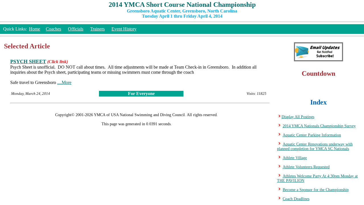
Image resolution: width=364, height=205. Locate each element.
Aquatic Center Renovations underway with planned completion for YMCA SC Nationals (315, 146)
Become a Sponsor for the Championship (316, 190)
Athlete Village (295, 158)
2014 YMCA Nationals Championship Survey (319, 126)
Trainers (97, 28)
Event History (123, 28)
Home (34, 28)
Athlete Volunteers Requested (306, 167)
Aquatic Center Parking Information (312, 135)
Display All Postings (298, 117)
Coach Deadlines (296, 199)
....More (64, 82)
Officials (75, 28)
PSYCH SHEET (28, 61)
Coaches (53, 28)
